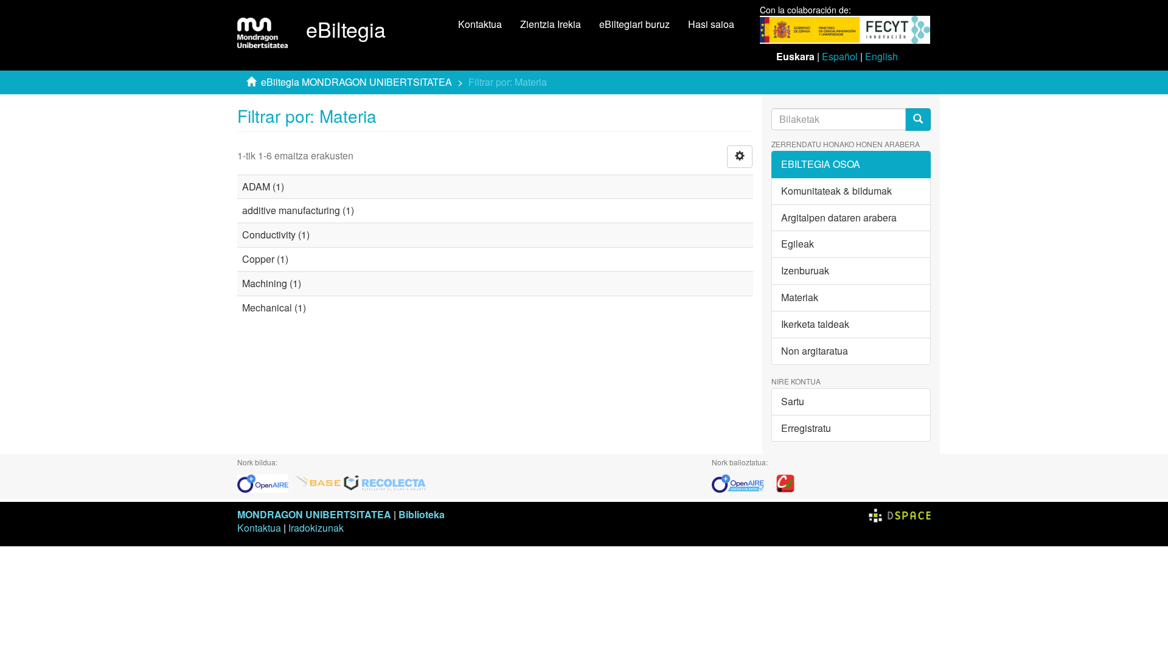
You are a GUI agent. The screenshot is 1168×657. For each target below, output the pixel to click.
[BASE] (318, 482)
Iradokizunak (316, 528)
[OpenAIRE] (265, 482)
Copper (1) (265, 259)
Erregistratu (806, 428)
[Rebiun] (785, 482)
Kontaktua (480, 24)
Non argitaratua (814, 351)
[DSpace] (900, 514)
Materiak (799, 297)
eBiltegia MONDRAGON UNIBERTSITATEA (356, 82)
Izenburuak (805, 270)
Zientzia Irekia (550, 24)
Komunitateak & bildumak (836, 191)
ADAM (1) (263, 186)
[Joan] (918, 119)
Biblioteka (421, 514)
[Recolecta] (385, 482)
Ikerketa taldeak (815, 324)
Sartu (792, 401)
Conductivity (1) (276, 235)
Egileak (797, 244)
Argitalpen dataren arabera (839, 217)
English (881, 56)
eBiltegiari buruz (634, 24)
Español (840, 56)
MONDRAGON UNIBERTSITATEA (314, 514)
